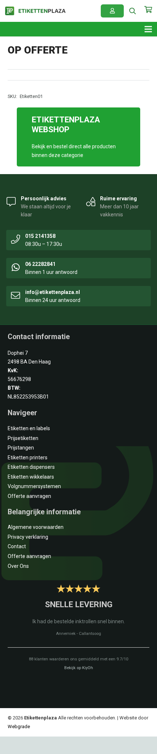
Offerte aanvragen (29, 496)
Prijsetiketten (23, 438)
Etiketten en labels (29, 428)
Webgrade (19, 726)
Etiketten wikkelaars (31, 477)
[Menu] (148, 29)
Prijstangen (21, 448)
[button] (133, 11)
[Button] (112, 10)
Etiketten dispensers (31, 467)
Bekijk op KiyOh (78, 667)
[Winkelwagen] (148, 13)
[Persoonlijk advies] (11, 201)
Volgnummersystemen (34, 486)
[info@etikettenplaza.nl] (15, 294)
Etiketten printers (27, 457)
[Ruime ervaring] (90, 201)
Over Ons (18, 566)
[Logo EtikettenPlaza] (35, 11)
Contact (17, 546)
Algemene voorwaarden (36, 527)
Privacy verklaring (28, 537)
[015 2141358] (15, 238)
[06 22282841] (15, 266)
